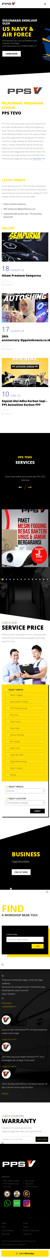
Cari (37, 946)
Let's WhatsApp (26, 1253)
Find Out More (21, 872)
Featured (8, 284)
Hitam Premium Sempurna (14, 204)
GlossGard (29, 1184)
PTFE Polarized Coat (10, 1184)
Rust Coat (7, 1186)
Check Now (42, 1139)
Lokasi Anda (11, 934)
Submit (37, 811)
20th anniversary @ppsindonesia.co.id (19, 209)
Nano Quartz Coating (11, 1181)
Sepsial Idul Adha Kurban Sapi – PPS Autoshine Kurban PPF (22, 215)
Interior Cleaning (31, 1186)
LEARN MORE (11, 53)
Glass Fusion (29, 1181)
